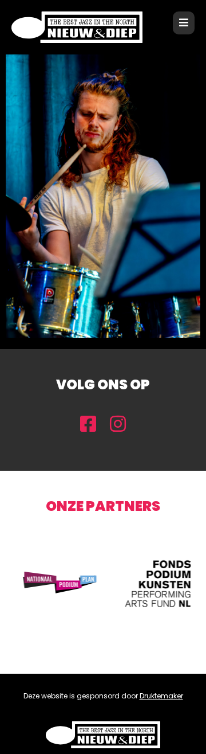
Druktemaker (161, 696)
